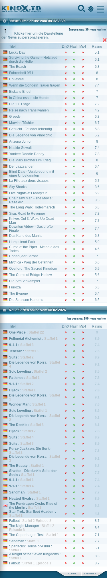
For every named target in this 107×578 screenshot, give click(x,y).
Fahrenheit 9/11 (21, 73)
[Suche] (81, 9)
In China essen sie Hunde (29, 98)
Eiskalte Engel (20, 92)
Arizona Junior (20, 142)
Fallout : (30, 521)
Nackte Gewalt (20, 148)
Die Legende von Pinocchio (30, 135)
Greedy (15, 117)
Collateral (16, 79)
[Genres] (90, 9)
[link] (53, 9)
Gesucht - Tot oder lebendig (30, 129)
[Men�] (100, 9)
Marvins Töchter (21, 123)
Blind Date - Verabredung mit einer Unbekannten (31, 174)
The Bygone (18, 294)
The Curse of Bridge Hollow (30, 275)
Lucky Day (17, 52)
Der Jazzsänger (21, 166)
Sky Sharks (18, 187)
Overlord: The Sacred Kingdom (33, 269)
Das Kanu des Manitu (26, 236)
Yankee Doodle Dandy (26, 154)
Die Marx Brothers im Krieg (30, 160)
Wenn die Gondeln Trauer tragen (34, 85)
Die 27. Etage (19, 104)
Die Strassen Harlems (26, 300)
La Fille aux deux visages (29, 181)
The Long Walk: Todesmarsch (32, 207)
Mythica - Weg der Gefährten (31, 262)
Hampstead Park (22, 242)
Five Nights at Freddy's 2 (28, 193)
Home (40, 9)
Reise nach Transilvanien (29, 110)
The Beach (17, 67)
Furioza (15, 287)
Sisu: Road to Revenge (27, 214)
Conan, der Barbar (23, 256)
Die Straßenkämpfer (24, 281)
